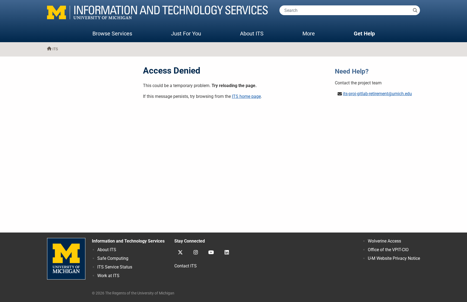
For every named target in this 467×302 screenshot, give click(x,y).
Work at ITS (108, 275)
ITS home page (246, 96)
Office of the (388, 249)
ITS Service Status (114, 267)
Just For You (186, 33)
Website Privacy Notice (394, 258)
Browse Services (112, 33)
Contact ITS (185, 265)
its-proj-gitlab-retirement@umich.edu (377, 93)
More (314, 33)
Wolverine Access (384, 241)
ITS (55, 49)
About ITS (251, 33)
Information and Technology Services (128, 241)
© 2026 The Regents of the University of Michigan (133, 293)
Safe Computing (112, 258)
